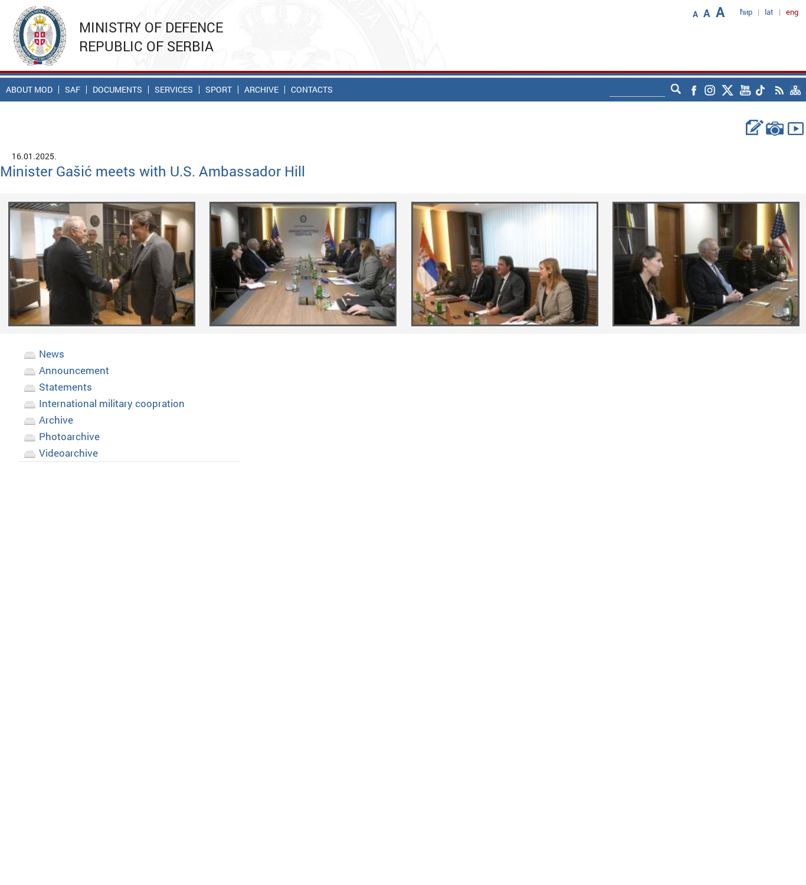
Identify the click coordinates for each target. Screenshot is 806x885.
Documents (117, 90)
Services (174, 90)
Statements (65, 387)
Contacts (312, 90)
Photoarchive (69, 436)
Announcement (74, 370)
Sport (218, 90)
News (51, 353)
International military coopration (112, 403)
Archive (261, 90)
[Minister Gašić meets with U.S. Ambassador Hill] (101, 262)
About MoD (29, 90)
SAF (72, 90)
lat (769, 11)
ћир (746, 11)
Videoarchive (68, 453)
